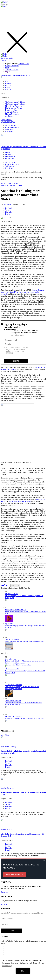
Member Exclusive (11, 594)
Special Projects (10, 125)
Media (7, 152)
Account (4, 904)
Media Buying (10, 156)
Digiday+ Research (12, 127)
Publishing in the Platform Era (11, 185)
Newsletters (9, 131)
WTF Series (9, 129)
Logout (7, 72)
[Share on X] (7, 586)
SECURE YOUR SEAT (9, 183)
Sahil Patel (7, 204)
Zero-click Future (11, 659)
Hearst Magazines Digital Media (20, 501)
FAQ (7, 68)
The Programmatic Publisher (15, 102)
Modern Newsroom (12, 114)
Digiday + (8, 75)
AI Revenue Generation (13, 685)
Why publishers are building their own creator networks (24, 641)
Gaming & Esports (11, 112)
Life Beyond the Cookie (13, 108)
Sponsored (9, 623)
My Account (5, 122)
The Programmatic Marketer (15, 104)
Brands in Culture (11, 110)
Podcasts (16, 75)
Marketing (8, 154)
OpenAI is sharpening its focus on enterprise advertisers (24, 718)
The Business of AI (12, 669)
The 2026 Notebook (12, 639)
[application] (23, 966)
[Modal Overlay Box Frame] (23, 342)
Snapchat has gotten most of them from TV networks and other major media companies (23, 292)
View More (5, 735)
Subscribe (4, 58)
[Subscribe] (4, 56)
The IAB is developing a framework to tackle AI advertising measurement (22, 688)
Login (11, 58)
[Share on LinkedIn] (2, 586)
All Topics (8, 116)
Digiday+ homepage (12, 66)
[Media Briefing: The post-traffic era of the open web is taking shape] (5, 786)
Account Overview (11, 70)
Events (21, 75)
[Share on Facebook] (4, 586)
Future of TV (9, 158)
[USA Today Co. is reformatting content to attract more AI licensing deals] (5, 827)
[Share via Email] (9, 586)
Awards (27, 75)
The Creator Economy (13, 701)
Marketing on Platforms (13, 106)
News (3, 75)
